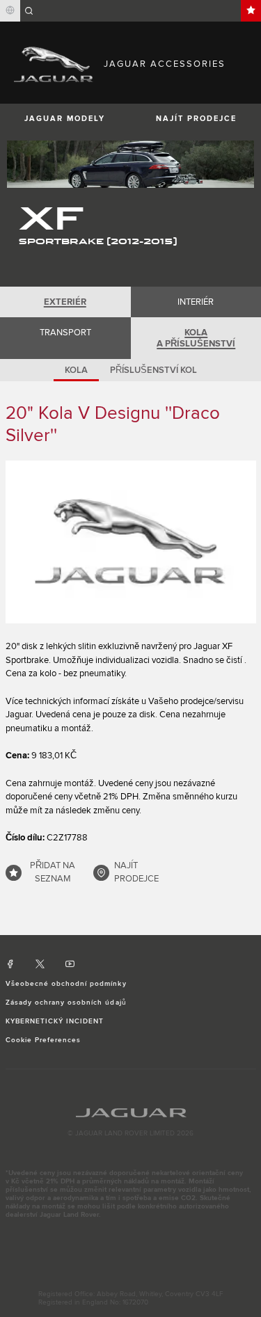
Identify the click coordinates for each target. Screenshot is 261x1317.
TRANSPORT (65, 332)
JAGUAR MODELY (64, 118)
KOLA (76, 370)
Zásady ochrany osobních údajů (66, 1002)
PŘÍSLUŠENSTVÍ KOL (153, 370)
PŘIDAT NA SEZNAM (52, 872)
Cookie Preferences (43, 1040)
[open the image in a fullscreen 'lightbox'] (131, 542)
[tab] (65, 302)
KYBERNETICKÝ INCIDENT (55, 1021)
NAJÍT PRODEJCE (136, 872)
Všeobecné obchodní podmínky (66, 984)
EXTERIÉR (65, 302)
